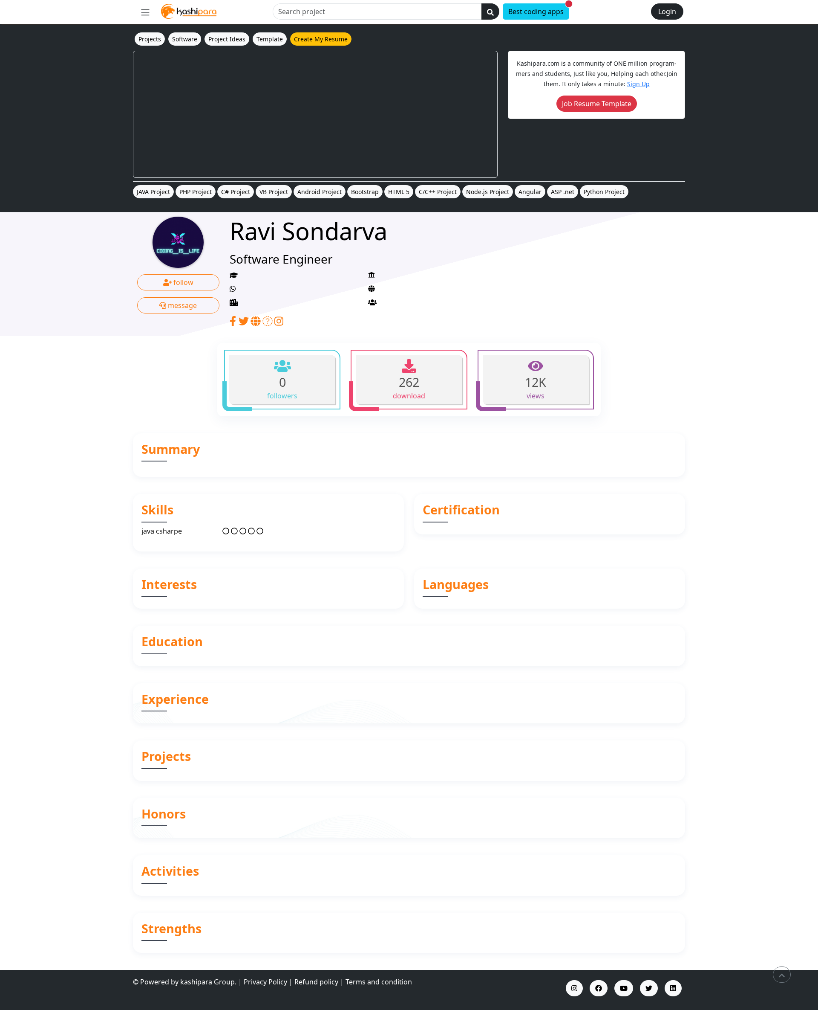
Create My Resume (321, 39)
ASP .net (562, 192)
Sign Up (638, 84)
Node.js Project (487, 192)
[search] (490, 11)
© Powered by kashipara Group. (184, 982)
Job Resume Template (596, 103)
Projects (149, 39)
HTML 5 (398, 192)
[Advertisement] (315, 114)
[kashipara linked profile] (673, 988)
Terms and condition (379, 982)
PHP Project (195, 192)
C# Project (235, 192)
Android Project (319, 192)
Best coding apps (538, 10)
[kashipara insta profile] (574, 988)
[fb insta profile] (599, 988)
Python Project (604, 192)
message (181, 305)
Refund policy (316, 982)
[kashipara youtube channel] (623, 988)
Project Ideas (226, 39)
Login (667, 11)
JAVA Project (153, 192)
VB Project (273, 192)
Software (184, 39)
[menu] (145, 11)
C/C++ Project (438, 192)
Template (269, 39)
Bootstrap (365, 192)
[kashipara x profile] (649, 988)
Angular (529, 192)
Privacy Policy (265, 982)
